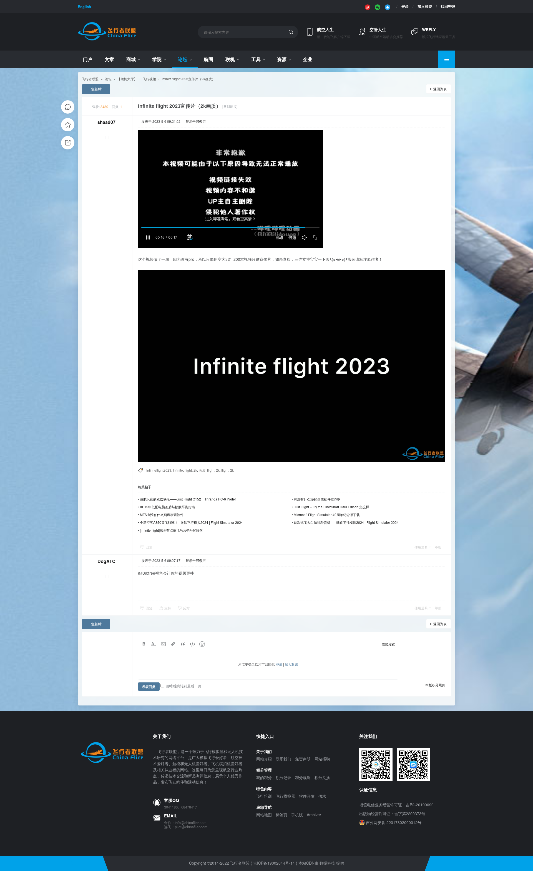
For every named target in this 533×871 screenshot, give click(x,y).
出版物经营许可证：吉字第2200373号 (392, 813)
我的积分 (264, 777)
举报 (438, 547)
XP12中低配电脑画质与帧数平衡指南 (167, 506)
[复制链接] (229, 106)
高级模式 (388, 644)
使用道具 (421, 547)
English (84, 6)
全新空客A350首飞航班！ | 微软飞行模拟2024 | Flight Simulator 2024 (191, 522)
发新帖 (96, 89)
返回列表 (440, 88)
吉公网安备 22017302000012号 (393, 822)
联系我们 (283, 759)
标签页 (281, 814)
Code (192, 644)
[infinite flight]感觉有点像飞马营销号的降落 (171, 530)
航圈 (208, 59)
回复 (149, 547)
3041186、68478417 (180, 807)
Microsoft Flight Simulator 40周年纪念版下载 (327, 514)
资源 (281, 59)
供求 (322, 796)
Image (163, 644)
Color (153, 644)
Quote (182, 644)
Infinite (178, 470)
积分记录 (283, 777)
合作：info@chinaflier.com (185, 822)
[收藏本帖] (67, 124)
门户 (87, 59)
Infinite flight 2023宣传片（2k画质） (188, 78)
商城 (131, 59)
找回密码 (448, 6)
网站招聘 (322, 759)
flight (188, 470)
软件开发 (307, 796)
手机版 (297, 814)
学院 (157, 59)
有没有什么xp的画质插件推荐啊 (317, 499)
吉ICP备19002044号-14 (274, 863)
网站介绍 (264, 759)
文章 (109, 59)
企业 (307, 59)
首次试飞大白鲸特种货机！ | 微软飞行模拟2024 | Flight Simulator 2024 (346, 522)
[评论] (67, 107)
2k (195, 470)
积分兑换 (322, 777)
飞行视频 (149, 78)
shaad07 (106, 122)
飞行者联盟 (90, 78)
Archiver (314, 814)
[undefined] (367, 6)
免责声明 (303, 759)
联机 (230, 59)
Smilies (202, 644)
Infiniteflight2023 (158, 470)
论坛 (182, 59)
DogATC (106, 561)
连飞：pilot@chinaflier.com (185, 827)
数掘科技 (327, 863)
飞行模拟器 (285, 796)
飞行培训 (264, 796)
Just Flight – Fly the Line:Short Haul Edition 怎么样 (331, 506)
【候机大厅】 (127, 78)
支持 (168, 607)
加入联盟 (425, 6)
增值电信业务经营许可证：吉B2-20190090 (396, 804)
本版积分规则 (435, 684)
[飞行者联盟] (107, 39)
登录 (405, 6)
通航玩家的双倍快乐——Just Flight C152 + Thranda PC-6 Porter (188, 499)
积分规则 (303, 777)
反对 (186, 607)
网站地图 (264, 814)
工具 (256, 59)
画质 (202, 470)
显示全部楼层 (196, 121)
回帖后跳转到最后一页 (183, 686)
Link (173, 644)
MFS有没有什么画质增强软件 (161, 514)
